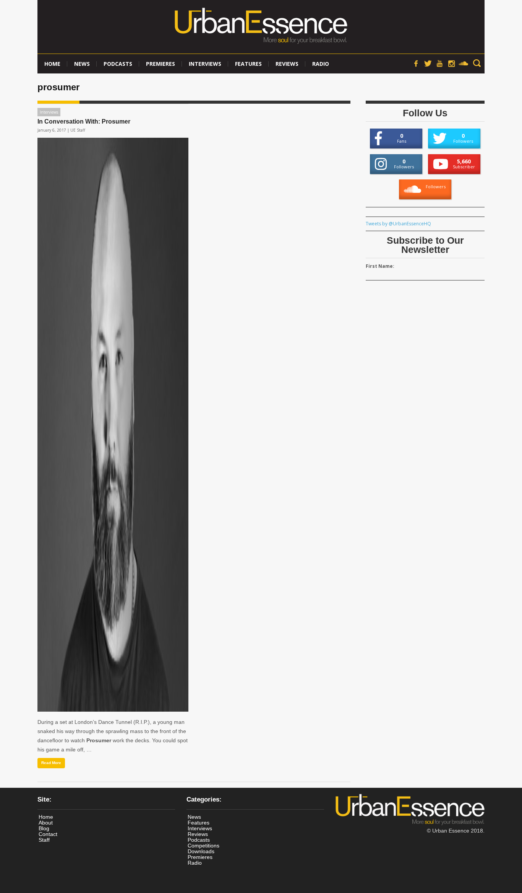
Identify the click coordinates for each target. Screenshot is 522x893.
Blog (44, 828)
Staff (44, 840)
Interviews (205, 63)
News (82, 63)
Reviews (287, 63)
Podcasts (118, 63)
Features (248, 63)
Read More (51, 763)
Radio (320, 63)
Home (52, 63)
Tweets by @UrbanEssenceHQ (398, 223)
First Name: (380, 266)
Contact (48, 834)
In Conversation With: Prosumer (83, 121)
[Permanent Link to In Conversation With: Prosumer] (112, 425)
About (46, 823)
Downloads (201, 851)
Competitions (203, 845)
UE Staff (77, 130)
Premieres (160, 63)
